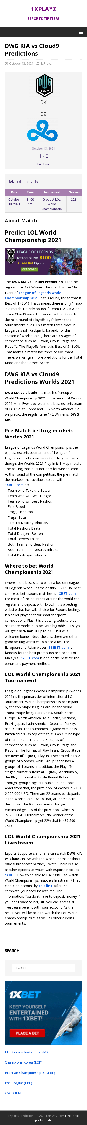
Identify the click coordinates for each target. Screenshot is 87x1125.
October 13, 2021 (21, 63)
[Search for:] (43, 968)
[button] (80, 31)
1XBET (10, 875)
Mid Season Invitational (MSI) (28, 1052)
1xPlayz (46, 63)
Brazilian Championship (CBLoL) (30, 1072)
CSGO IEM (13, 1093)
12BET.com (30, 658)
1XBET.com (14, 485)
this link (45, 885)
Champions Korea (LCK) (23, 1062)
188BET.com (58, 647)
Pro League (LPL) (18, 1082)
